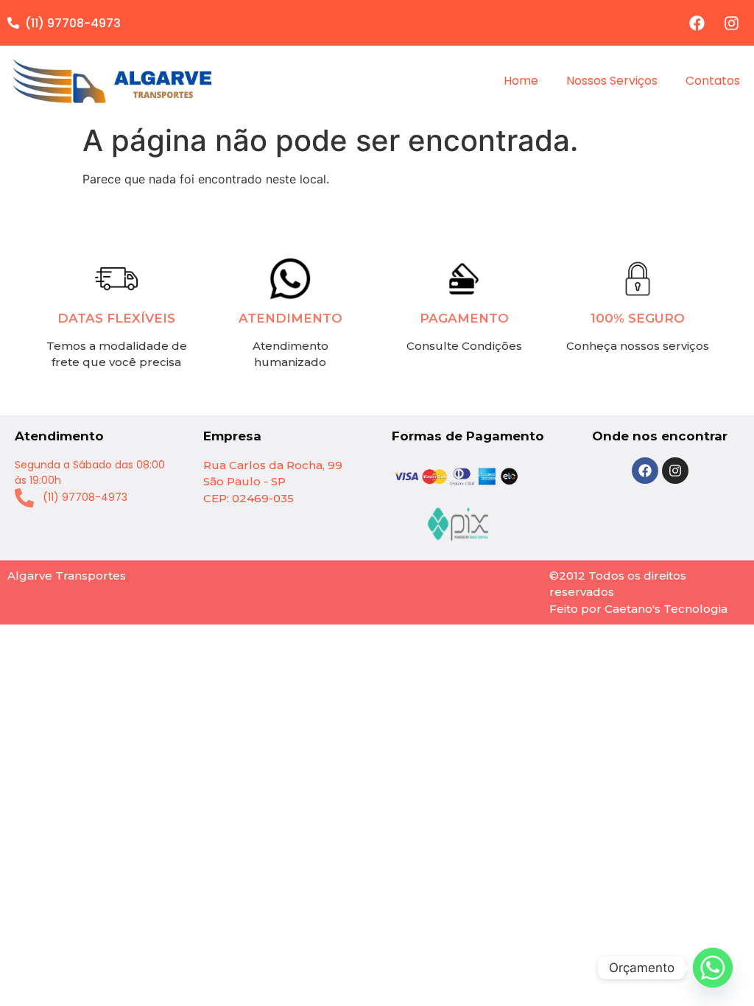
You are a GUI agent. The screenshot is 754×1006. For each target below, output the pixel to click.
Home (521, 80)
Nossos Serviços (612, 80)
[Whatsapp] (713, 968)
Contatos (713, 80)
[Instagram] (731, 22)
